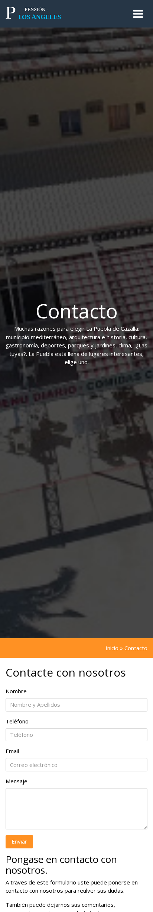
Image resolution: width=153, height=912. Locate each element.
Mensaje (16, 781)
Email (12, 751)
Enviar (19, 841)
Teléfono (17, 721)
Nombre (16, 691)
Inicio (111, 648)
